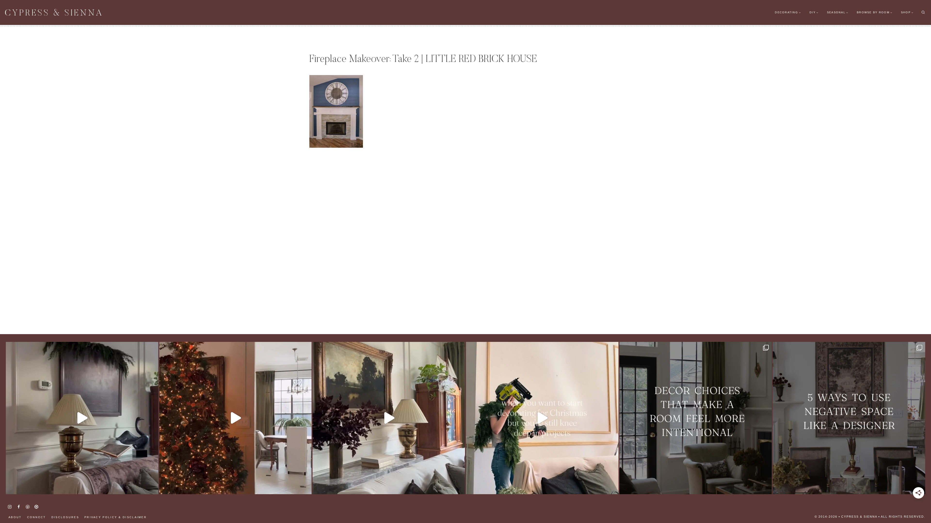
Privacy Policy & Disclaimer (115, 517)
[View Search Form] (923, 12)
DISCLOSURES (65, 517)
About (15, 517)
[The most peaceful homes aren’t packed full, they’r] (849, 418)
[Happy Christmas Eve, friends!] (235, 418)
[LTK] (36, 507)
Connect (36, 517)
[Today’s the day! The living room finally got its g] (389, 418)
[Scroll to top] (12, 503)
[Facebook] (19, 507)
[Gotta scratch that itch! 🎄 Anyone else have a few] (542, 418)
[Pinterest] (28, 507)
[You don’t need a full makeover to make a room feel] (695, 418)
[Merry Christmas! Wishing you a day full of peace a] (82, 418)
